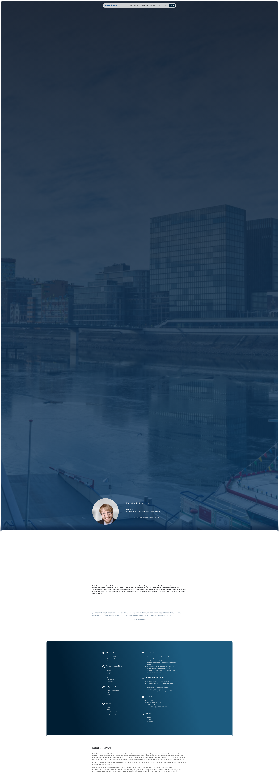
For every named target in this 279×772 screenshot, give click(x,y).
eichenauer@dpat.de (146, 517)
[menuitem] (130, 5)
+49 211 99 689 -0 (132, 517)
